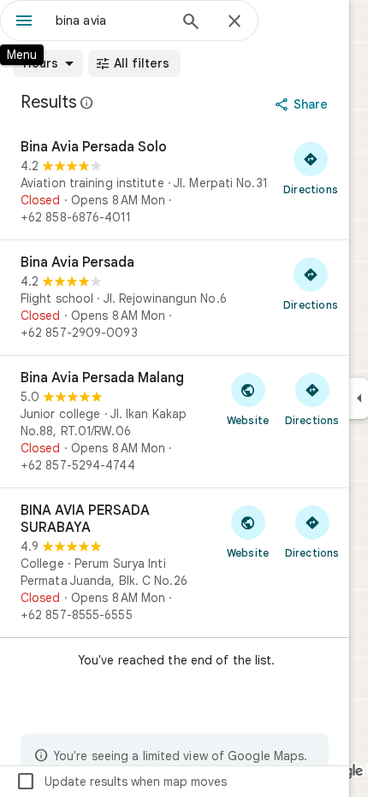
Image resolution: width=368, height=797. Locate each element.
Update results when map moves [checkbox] (121, 781)
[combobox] (111, 20)
